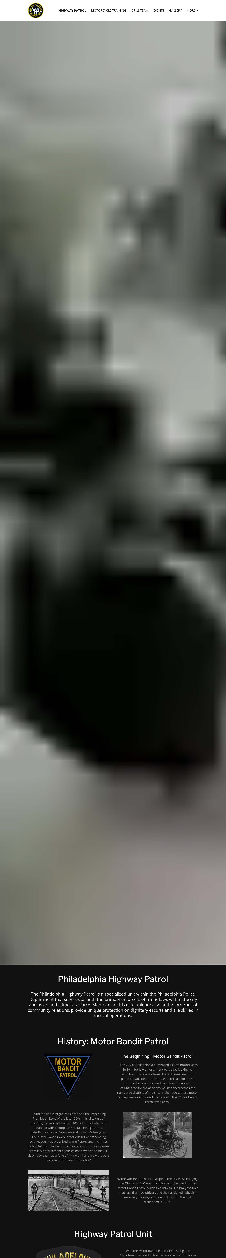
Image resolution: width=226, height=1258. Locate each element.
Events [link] (158, 10)
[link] (36, 10)
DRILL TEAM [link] (139, 10)
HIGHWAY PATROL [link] (72, 10)
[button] (192, 10)
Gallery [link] (175, 10)
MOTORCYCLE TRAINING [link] (108, 10)
